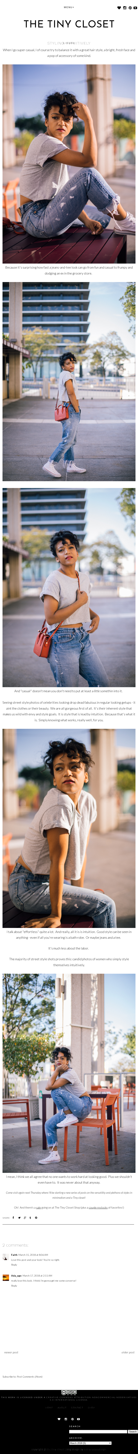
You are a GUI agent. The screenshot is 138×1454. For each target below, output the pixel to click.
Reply (14, 1264)
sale (38, 1207)
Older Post (128, 1352)
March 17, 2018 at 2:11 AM (37, 1275)
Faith (14, 1254)
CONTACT (77, 1407)
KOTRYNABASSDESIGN (95, 1449)
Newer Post (11, 1352)
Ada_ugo (16, 1275)
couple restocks (98, 1207)
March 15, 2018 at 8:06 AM (33, 1254)
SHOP (91, 1407)
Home (49, 1407)
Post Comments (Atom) (29, 1376)
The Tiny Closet (69, 25)
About (62, 1407)
